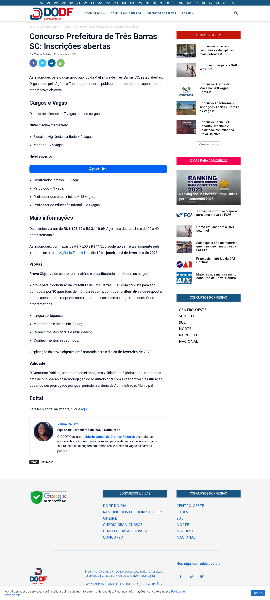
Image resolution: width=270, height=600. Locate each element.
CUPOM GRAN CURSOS (123, 524)
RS (203, 2)
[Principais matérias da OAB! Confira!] (184, 262)
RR (196, 2)
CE (78, 2)
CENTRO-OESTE (193, 309)
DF (85, 2)
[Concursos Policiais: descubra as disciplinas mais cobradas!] (186, 51)
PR (167, 2)
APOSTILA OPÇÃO (148, 584)
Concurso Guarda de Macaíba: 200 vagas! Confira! (214, 88)
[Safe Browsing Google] (49, 504)
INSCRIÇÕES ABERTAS (161, 13)
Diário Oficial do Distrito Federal (110, 437)
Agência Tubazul (50, 27)
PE (154, 2)
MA (108, 2)
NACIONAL (188, 341)
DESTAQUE (47, 462)
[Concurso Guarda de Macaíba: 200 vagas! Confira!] (186, 89)
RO (189, 2)
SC (210, 2)
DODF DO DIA (114, 505)
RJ (174, 2)
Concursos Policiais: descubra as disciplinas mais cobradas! (216, 50)
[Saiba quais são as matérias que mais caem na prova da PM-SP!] (184, 247)
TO (232, 2)
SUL (182, 322)
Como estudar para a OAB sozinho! (215, 228)
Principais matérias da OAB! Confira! (216, 260)
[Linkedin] (52, 63)
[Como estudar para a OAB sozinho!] (186, 70)
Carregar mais (207, 144)
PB (147, 2)
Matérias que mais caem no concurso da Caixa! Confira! (216, 276)
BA (71, 2)
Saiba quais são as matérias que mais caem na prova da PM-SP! (216, 246)
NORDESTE (188, 335)
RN (181, 2)
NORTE (185, 328)
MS (124, 2)
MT (132, 2)
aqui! (85, 409)
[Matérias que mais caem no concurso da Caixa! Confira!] (184, 278)
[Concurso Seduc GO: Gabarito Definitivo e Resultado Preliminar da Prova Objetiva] (186, 127)
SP (224, 2)
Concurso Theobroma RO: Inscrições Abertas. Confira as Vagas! (219, 107)
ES (92, 2)
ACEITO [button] (258, 593)
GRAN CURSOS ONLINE (120, 584)
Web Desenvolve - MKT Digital (135, 575)
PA (140, 2)
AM (56, 2)
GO (100, 2)
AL (48, 2)
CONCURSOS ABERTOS (126, 13)
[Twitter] (42, 63)
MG (116, 2)
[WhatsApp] (61, 63)
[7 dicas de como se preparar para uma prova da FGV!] (184, 215)
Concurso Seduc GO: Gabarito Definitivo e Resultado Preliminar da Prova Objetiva (216, 128)
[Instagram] (191, 576)
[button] (236, 14)
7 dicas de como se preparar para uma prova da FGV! (217, 213)
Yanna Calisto (42, 54)
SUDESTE (187, 316)
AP (64, 2)
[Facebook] (33, 63)
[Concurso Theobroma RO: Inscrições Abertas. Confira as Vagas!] (186, 108)
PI (161, 2)
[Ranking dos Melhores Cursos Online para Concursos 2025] (209, 187)
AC (41, 2)
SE (217, 2)
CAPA (32, 27)
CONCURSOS (93, 13)
